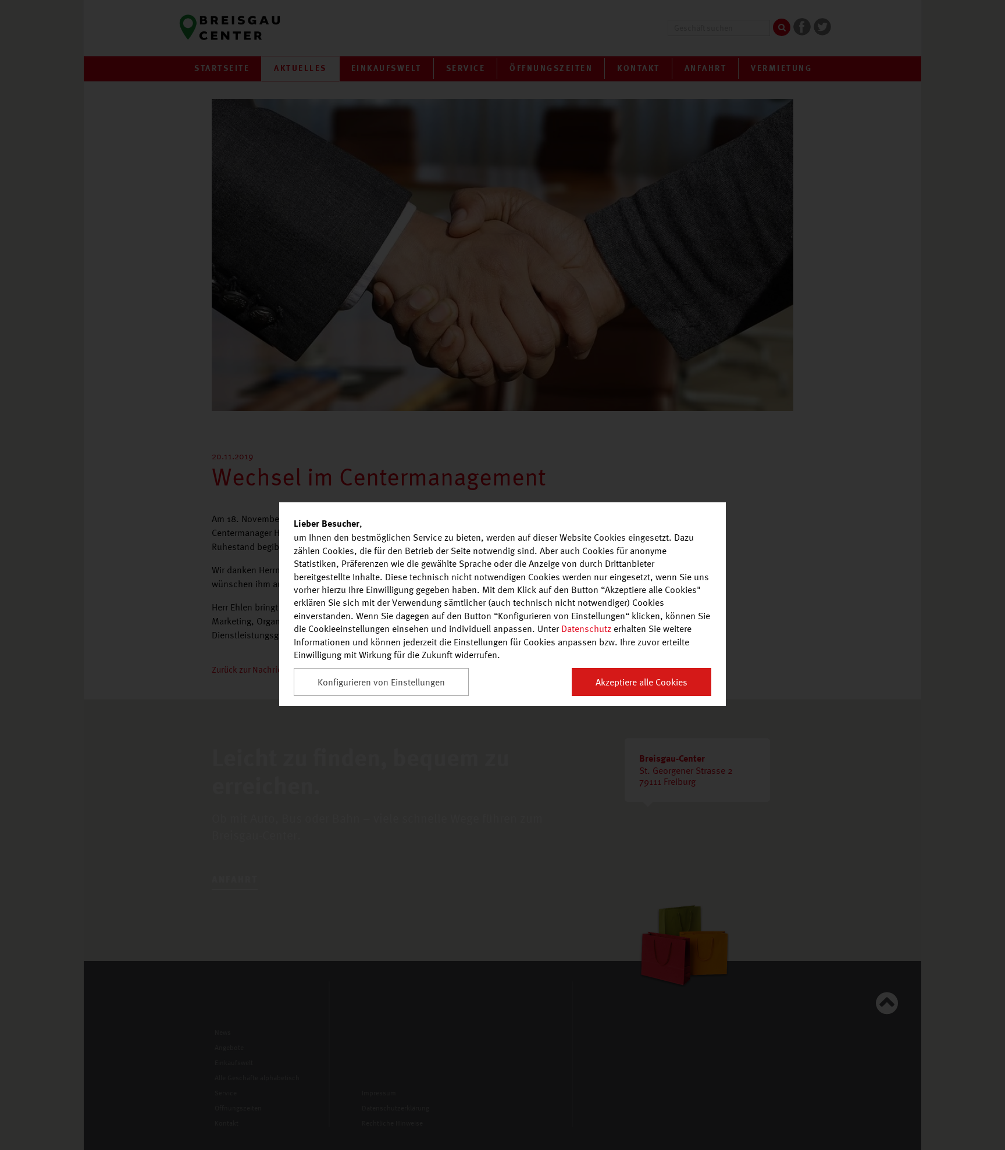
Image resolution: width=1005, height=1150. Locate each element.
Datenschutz (586, 628)
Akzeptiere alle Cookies (641, 682)
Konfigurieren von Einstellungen (381, 682)
